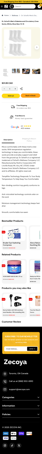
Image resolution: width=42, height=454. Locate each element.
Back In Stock (31, 96)
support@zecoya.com (19, 389)
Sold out (11, 96)
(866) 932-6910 (25, 381)
